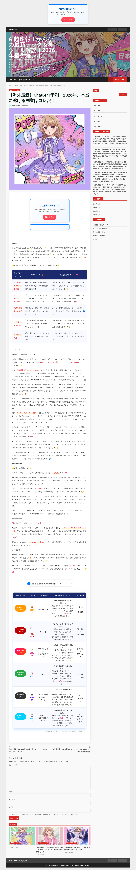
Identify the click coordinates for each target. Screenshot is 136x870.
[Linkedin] (115, 29)
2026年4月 (96, 207)
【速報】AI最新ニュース (100, 225)
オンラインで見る (120, 80)
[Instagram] (125, 29)
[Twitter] (112, 29)
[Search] (106, 80)
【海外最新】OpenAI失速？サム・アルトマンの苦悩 (109, 162)
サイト (11, 807)
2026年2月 (96, 211)
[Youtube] (122, 29)
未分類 (95, 239)
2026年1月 (96, 215)
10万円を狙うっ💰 (20, 651)
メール (12, 799)
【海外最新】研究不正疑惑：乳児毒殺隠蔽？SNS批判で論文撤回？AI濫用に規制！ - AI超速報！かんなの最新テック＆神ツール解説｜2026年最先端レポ (110, 141)
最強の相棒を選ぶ (20, 696)
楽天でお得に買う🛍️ (20, 630)
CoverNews (12, 80)
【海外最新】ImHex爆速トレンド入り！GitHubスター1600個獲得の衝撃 (71, 749)
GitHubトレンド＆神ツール (101, 232)
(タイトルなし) (97, 105)
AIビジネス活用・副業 (14, 90)
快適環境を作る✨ (20, 717)
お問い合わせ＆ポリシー (26, 80)
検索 (95, 91)
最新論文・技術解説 (99, 235)
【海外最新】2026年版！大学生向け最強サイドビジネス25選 (77, 836)
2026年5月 (96, 204)
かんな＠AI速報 (16, 105)
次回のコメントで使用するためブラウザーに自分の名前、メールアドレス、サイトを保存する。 (45, 814)
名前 (11, 792)
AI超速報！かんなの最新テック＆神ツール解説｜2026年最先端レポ (32, 47)
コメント (13, 765)
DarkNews (75, 865)
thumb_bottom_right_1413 (18, 861)
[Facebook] (109, 29)
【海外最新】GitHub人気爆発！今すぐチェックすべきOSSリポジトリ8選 (28, 749)
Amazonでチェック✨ (20, 608)
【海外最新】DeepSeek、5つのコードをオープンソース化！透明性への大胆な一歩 (49, 836)
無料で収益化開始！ (20, 673)
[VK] (119, 29)
